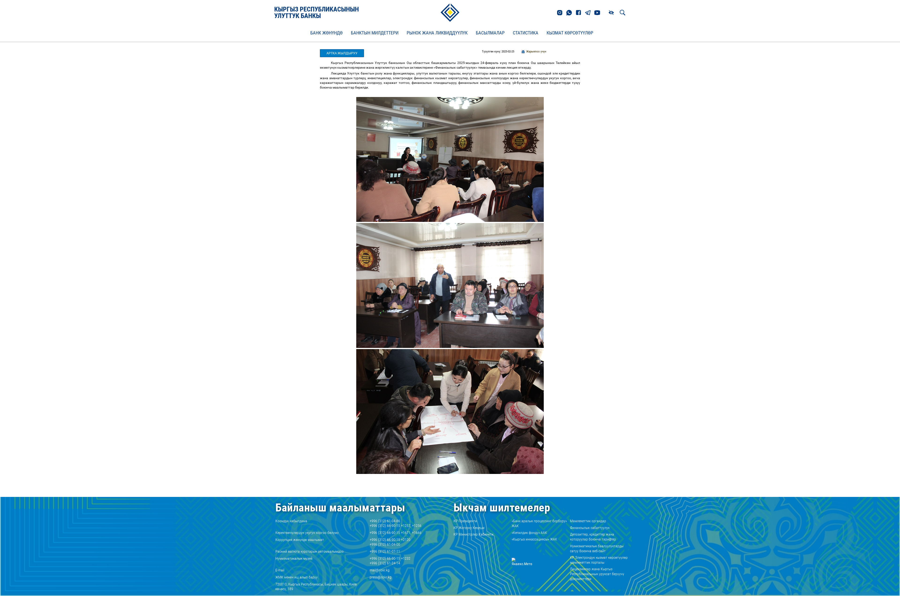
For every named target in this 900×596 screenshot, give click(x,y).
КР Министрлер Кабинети (473, 534)
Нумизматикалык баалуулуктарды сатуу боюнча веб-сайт (596, 548)
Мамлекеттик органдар (588, 521)
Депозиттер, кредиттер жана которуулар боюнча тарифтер (593, 536)
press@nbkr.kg (380, 577)
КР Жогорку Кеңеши (469, 527)
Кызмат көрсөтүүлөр (570, 33)
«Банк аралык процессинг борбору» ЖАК (539, 523)
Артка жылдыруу (341, 53)
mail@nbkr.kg (380, 570)
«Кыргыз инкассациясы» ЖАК (534, 539)
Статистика (525, 33)
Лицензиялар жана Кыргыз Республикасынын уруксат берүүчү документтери (597, 574)
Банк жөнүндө (326, 33)
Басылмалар (490, 33)
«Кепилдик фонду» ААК (529, 532)
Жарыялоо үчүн (536, 51)
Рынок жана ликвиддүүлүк (437, 33)
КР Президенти (465, 521)
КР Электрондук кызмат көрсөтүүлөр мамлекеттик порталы (599, 560)
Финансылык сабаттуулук (590, 527)
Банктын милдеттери (374, 33)
